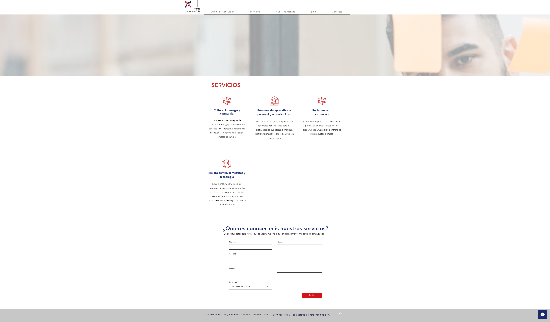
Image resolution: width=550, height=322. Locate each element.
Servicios (233, 282)
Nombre (232, 242)
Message (280, 242)
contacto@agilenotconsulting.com (311, 314)
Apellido (232, 254)
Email (231, 269)
